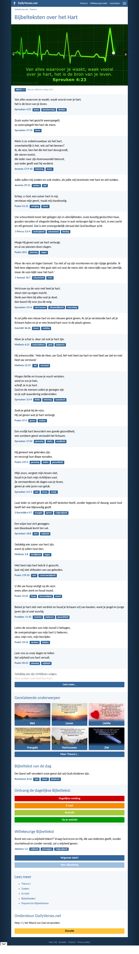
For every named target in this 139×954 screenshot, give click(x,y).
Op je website (69, 819)
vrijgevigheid (61, 513)
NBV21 (19, 90)
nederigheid (38, 232)
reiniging (35, 206)
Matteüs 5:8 (21, 554)
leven (36, 110)
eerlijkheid (36, 555)
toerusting (72, 307)
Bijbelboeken (28, 898)
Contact (72, 942)
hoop (33, 596)
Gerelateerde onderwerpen (37, 698)
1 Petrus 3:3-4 (22, 231)
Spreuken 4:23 (23, 109)
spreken (34, 642)
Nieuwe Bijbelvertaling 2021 (40, 90)
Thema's (84, 3)
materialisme (38, 345)
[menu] (124, 5)
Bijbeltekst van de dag (33, 766)
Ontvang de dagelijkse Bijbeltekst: (43, 791)
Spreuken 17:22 (23, 441)
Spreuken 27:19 (23, 130)
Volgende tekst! (69, 858)
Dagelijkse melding (69, 798)
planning (33, 252)
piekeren (49, 617)
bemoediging (45, 596)
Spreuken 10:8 (23, 533)
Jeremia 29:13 (22, 185)
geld (50, 345)
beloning (39, 169)
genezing (39, 441)
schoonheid (53, 232)
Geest (45, 206)
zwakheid (60, 441)
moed (58, 596)
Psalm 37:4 (21, 420)
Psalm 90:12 (21, 663)
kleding (65, 232)
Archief (25, 893)
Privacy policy (83, 942)
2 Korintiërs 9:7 (23, 512)
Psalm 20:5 (21, 252)
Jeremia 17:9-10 (23, 169)
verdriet (38, 617)
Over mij (53, 942)
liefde (37, 400)
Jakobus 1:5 (21, 849)
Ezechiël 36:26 (23, 328)
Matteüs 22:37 (23, 365)
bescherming (49, 110)
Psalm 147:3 (21, 462)
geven (32, 421)
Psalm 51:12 (21, 206)
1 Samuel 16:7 (23, 277)
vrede (53, 492)
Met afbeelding (69, 865)
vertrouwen (40, 307)
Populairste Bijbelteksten (35, 903)
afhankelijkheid (57, 307)
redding (46, 328)
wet (36, 492)
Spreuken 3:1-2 (23, 492)
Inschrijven (115, 3)
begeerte (60, 345)
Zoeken (25, 888)
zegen (44, 252)
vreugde (38, 513)
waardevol (60, 400)
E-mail (69, 805)
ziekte (50, 441)
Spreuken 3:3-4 (23, 399)
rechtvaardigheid (47, 575)
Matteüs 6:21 (22, 344)
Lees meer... (69, 684)
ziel (44, 186)
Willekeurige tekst (98, 3)
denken (61, 110)
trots (50, 278)
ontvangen (47, 849)
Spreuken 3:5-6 (23, 307)
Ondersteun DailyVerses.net (38, 916)
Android (69, 812)
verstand (45, 365)
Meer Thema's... (69, 754)
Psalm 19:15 (21, 642)
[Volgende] (69, 676)
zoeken (36, 186)
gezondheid (57, 462)
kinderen (55, 779)
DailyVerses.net (21, 9)
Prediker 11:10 (23, 617)
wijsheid (45, 534)
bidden (45, 642)
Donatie (69, 931)
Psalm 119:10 (22, 575)
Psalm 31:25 (21, 596)
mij (22, 923)
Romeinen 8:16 (23, 779)
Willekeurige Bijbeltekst (34, 832)
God (36, 779)
